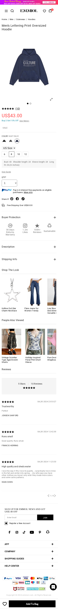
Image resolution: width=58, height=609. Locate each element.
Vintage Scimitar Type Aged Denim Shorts (10, 359)
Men (11, 19)
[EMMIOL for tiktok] (24, 532)
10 (17, 108)
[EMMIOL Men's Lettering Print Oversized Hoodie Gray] (11, 142)
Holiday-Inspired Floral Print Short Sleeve (33, 359)
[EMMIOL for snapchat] (48, 532)
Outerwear (20, 19)
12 (25, 154)
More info (28, 192)
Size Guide (6, 172)
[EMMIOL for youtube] (32, 532)
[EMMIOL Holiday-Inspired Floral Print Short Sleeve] (35, 341)
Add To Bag (32, 603)
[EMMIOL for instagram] (16, 532)
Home (4, 19)
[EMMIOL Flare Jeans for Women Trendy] (34, 292)
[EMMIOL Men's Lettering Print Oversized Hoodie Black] (4, 142)
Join (45, 517)
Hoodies (31, 19)
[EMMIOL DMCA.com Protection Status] (35, 590)
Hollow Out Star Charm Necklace (9, 309)
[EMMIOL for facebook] (9, 532)
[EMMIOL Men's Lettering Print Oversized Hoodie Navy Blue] (17, 142)
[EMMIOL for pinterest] (40, 532)
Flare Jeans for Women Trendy (31, 309)
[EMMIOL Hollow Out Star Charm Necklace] (12, 292)
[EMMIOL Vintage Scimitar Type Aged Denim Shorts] (11, 341)
